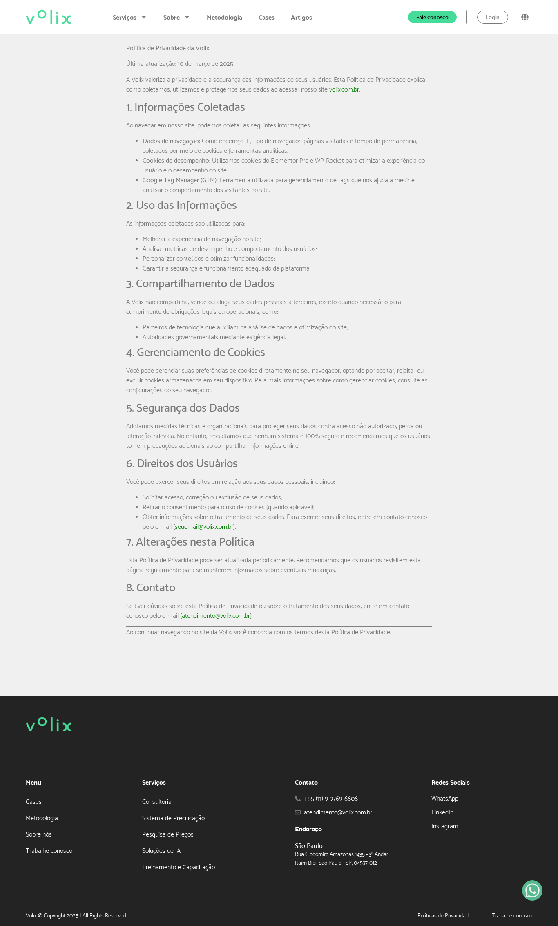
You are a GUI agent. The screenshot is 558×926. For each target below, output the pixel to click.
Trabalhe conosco (49, 850)
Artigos (301, 17)
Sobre (171, 17)
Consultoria (157, 801)
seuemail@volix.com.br (204, 526)
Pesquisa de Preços (168, 834)
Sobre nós (39, 834)
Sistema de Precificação (173, 818)
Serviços (124, 17)
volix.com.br (344, 89)
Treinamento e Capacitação (178, 867)
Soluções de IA (161, 850)
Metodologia (224, 17)
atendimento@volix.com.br (216, 616)
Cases (267, 17)
